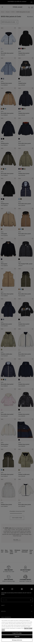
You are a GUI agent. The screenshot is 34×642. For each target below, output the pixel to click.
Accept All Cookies (17, 633)
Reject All (17, 636)
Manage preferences (17, 640)
